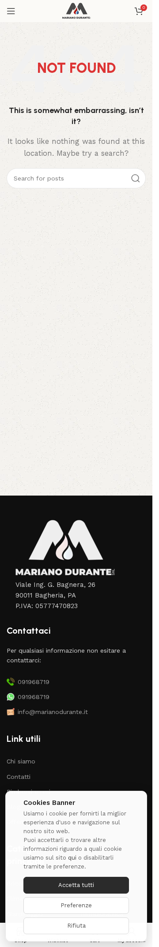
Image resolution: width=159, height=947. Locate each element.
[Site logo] (76, 11)
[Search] (135, 178)
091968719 (33, 681)
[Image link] (64, 548)
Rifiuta (76, 925)
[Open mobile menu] (11, 11)
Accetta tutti (76, 885)
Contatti (18, 776)
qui (72, 857)
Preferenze (76, 905)
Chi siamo (21, 761)
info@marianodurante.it (53, 711)
